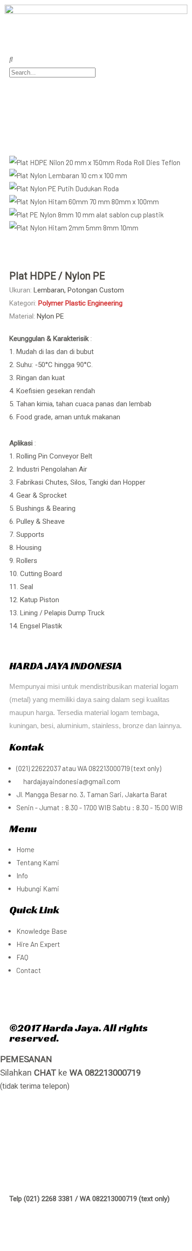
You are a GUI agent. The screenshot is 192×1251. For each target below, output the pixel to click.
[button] (96, 240)
